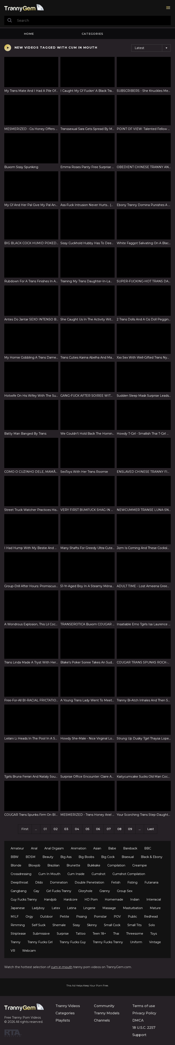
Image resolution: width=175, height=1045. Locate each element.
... (140, 829)
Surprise (63, 933)
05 (87, 829)
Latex (56, 908)
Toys (153, 933)
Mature (155, 908)
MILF (15, 916)
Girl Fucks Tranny (58, 891)
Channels (102, 1020)
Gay (36, 891)
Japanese (18, 908)
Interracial (153, 899)
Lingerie (89, 908)
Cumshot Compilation (128, 874)
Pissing (81, 916)
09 (130, 829)
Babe (112, 848)
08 (119, 829)
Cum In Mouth (49, 874)
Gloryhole (85, 891)
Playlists (62, 1020)
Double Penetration (89, 882)
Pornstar (100, 916)
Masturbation (133, 908)
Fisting (132, 882)
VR (13, 951)
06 (98, 829)
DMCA (138, 1020)
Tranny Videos (67, 1006)
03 (66, 829)
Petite (64, 916)
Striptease (18, 933)
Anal (34, 848)
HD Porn (91, 899)
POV (117, 916)
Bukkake (93, 865)
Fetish (115, 882)
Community (104, 1006)
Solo (152, 925)
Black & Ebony (151, 857)
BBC (147, 848)
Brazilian (53, 865)
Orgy (29, 916)
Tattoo (81, 933)
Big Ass (65, 857)
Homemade (114, 899)
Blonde (16, 865)
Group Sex (124, 891)
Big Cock (108, 857)
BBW (15, 857)
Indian (134, 899)
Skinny (92, 925)
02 (56, 829)
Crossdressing (21, 874)
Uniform (136, 942)
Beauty (47, 857)
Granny (104, 891)
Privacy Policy (144, 1013)
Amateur (17, 848)
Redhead (151, 916)
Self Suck (38, 925)
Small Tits (134, 925)
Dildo (39, 882)
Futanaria (151, 882)
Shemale (59, 925)
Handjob (50, 899)
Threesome (134, 933)
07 (109, 829)
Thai (116, 933)
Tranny (15, 942)
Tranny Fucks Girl (40, 942)
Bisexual (128, 857)
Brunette (73, 865)
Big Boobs (86, 857)
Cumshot (98, 874)
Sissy (76, 925)
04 (77, 829)
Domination (59, 882)
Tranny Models (107, 1013)
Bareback (130, 848)
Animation (78, 848)
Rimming (18, 925)
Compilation (116, 865)
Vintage (155, 942)
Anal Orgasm (54, 848)
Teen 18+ (99, 933)
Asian (97, 848)
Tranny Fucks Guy (73, 942)
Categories (92, 33)
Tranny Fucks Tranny (108, 942)
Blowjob (34, 865)
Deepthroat (19, 882)
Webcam (29, 951)
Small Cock (112, 925)
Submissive (41, 933)
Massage (109, 908)
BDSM (30, 857)
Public (132, 916)
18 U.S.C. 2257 (143, 1028)
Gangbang (18, 891)
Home (29, 33)
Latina (71, 908)
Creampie (139, 865)
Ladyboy (38, 908)
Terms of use (143, 1006)
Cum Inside (76, 874)
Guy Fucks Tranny (24, 899)
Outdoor (46, 916)
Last (150, 829)
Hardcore (70, 899)
